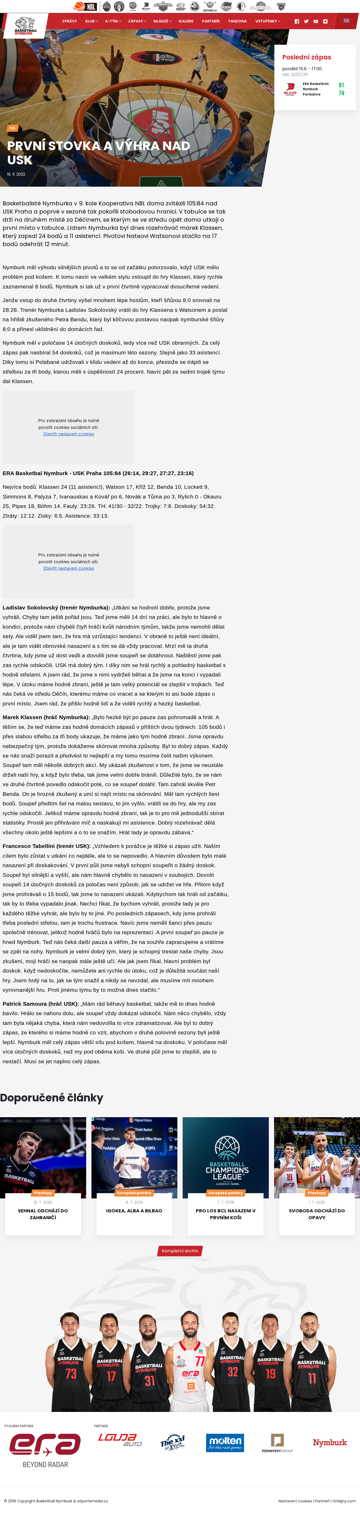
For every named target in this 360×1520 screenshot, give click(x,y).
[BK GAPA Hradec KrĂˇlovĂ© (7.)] (195, 6)
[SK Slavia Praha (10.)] (241, 6)
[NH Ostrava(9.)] (226, 6)
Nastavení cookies (295, 1501)
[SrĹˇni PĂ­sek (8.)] (210, 6)
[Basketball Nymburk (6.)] (181, 6)
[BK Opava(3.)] (133, 6)
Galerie (186, 21)
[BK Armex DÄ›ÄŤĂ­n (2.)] (119, 6)
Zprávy (69, 21)
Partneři (211, 21)
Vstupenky (266, 21)
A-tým (111, 21)
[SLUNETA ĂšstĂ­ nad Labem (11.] (261, 6)
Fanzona (237, 21)
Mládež (160, 21)
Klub (90, 21)
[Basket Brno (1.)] (106, 6)
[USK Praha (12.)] (281, 6)
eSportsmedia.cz (92, 1501)
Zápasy (135, 21)
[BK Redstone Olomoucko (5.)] (163, 6)
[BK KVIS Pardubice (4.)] (146, 6)
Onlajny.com (344, 1501)
